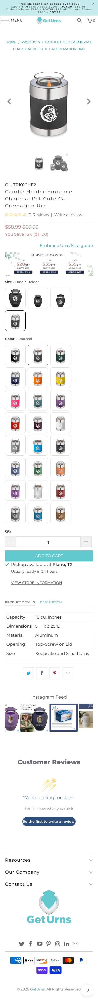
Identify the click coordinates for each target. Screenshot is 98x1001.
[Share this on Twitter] (28, 673)
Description (51, 602)
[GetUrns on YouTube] (39, 944)
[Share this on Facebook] (41, 673)
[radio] (15, 298)
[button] (12, 718)
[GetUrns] (49, 21)
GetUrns (37, 989)
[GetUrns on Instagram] (58, 944)
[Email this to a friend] (68, 673)
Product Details (20, 602)
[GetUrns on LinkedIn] (67, 944)
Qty (8, 531)
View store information (36, 582)
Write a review (68, 215)
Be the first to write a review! (49, 821)
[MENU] (3, 21)
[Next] (88, 101)
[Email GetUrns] (75, 944)
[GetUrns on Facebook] (31, 944)
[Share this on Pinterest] (55, 673)
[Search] (79, 21)
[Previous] (10, 101)
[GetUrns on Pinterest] (49, 944)
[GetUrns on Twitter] (22, 944)
